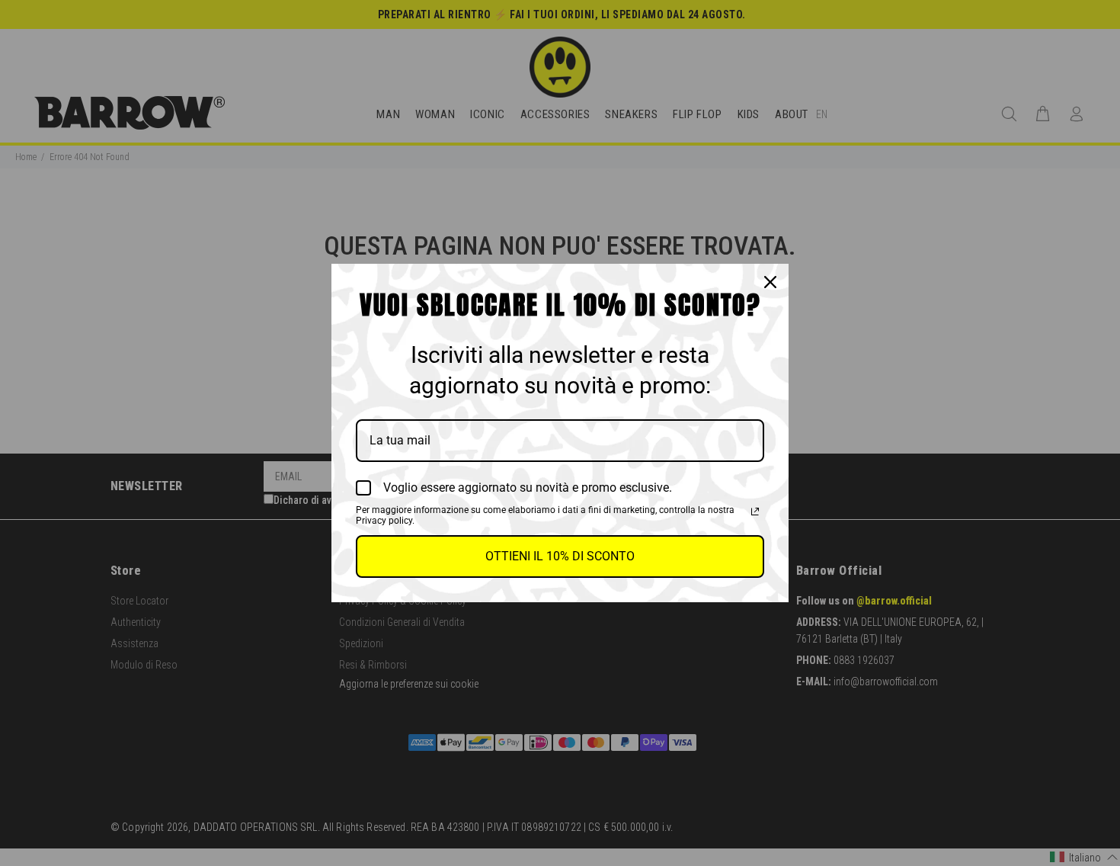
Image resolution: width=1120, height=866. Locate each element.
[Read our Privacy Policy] (755, 511)
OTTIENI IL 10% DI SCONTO (560, 556)
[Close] (770, 282)
